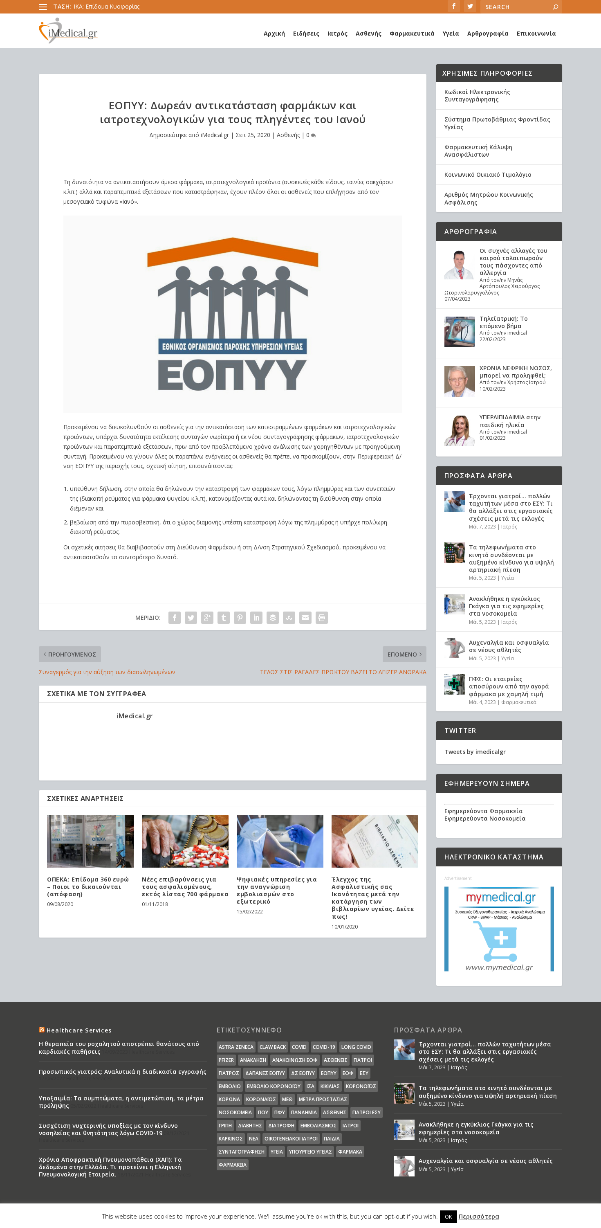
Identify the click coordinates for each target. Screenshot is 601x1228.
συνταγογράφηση (242, 1151)
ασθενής (334, 1112)
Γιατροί (363, 1060)
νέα (253, 1138)
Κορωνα (229, 1099)
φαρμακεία (233, 1164)
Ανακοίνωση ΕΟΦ (295, 1060)
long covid (356, 1047)
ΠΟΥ (263, 1112)
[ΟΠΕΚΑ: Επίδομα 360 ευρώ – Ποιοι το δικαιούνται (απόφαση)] (90, 841)
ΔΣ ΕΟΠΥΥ (303, 1073)
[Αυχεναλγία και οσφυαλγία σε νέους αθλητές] (454, 648)
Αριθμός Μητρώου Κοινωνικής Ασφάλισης (488, 198)
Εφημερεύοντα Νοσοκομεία (485, 818)
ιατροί (351, 1125)
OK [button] (448, 1216)
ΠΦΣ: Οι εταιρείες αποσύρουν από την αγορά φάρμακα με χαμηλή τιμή (509, 686)
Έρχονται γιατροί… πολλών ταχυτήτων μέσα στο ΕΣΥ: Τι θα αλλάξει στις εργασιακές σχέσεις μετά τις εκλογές (511, 507)
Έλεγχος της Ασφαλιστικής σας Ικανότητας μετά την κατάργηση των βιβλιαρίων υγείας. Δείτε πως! (373, 897)
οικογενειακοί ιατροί (291, 1138)
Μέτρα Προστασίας (323, 1099)
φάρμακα (350, 1151)
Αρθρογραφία (488, 33)
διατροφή (281, 1125)
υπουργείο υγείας (310, 1151)
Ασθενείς (336, 1060)
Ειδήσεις (306, 33)
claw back (273, 1047)
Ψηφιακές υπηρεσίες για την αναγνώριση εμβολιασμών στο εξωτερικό (277, 890)
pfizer (226, 1060)
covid (299, 1047)
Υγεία (451, 33)
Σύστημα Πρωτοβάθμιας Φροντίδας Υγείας (497, 122)
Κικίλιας (330, 1086)
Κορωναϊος (261, 1099)
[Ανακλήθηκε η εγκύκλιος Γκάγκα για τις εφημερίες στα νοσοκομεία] (454, 604)
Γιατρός (229, 1073)
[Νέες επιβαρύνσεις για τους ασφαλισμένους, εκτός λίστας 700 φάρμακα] (185, 841)
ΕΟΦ (348, 1073)
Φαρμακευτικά (412, 33)
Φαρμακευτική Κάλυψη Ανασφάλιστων (478, 150)
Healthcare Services (79, 1030)
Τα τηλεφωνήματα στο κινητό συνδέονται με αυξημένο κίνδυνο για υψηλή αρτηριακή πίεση (511, 558)
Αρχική (274, 33)
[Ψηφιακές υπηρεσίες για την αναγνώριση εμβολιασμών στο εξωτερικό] (280, 841)
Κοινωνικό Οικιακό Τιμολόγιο (487, 174)
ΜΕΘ (287, 1099)
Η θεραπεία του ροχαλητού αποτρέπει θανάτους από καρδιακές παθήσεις (119, 1047)
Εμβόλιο (230, 1086)
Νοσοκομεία (235, 1112)
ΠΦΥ (279, 1112)
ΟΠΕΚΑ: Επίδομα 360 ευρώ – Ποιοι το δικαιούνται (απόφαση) (88, 886)
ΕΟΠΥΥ (328, 1073)
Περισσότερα (479, 1216)
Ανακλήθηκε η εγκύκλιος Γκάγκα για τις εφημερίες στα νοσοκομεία (506, 606)
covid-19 (324, 1047)
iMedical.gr (215, 135)
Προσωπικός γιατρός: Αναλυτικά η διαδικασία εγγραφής (122, 1071)
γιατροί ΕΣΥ (366, 1112)
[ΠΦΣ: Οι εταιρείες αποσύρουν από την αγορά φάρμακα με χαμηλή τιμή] (454, 684)
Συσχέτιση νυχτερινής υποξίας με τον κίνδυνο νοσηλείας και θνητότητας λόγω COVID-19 (108, 1129)
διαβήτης (250, 1125)
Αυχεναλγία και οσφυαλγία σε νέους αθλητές (509, 646)
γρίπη (225, 1125)
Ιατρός (337, 33)
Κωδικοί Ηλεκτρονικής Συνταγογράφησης (477, 95)
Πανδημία (304, 1112)
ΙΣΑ (310, 1086)
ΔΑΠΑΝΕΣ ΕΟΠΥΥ (265, 1073)
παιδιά (332, 1138)
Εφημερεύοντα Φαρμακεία (483, 811)
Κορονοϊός (361, 1086)
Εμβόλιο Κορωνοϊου (273, 1086)
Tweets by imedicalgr (475, 752)
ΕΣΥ (364, 1073)
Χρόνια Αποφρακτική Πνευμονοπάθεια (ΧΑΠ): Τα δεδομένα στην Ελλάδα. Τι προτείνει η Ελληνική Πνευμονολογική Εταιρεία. (110, 1167)
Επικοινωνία (536, 33)
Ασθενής (368, 33)
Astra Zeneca (236, 1047)
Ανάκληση (253, 1060)
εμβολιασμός (318, 1125)
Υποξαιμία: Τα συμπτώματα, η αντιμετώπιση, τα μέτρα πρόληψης (121, 1101)
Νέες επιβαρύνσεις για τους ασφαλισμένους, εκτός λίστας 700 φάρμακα (185, 886)
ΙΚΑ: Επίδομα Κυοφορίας (106, 6)
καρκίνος (231, 1138)
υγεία (277, 1151)
